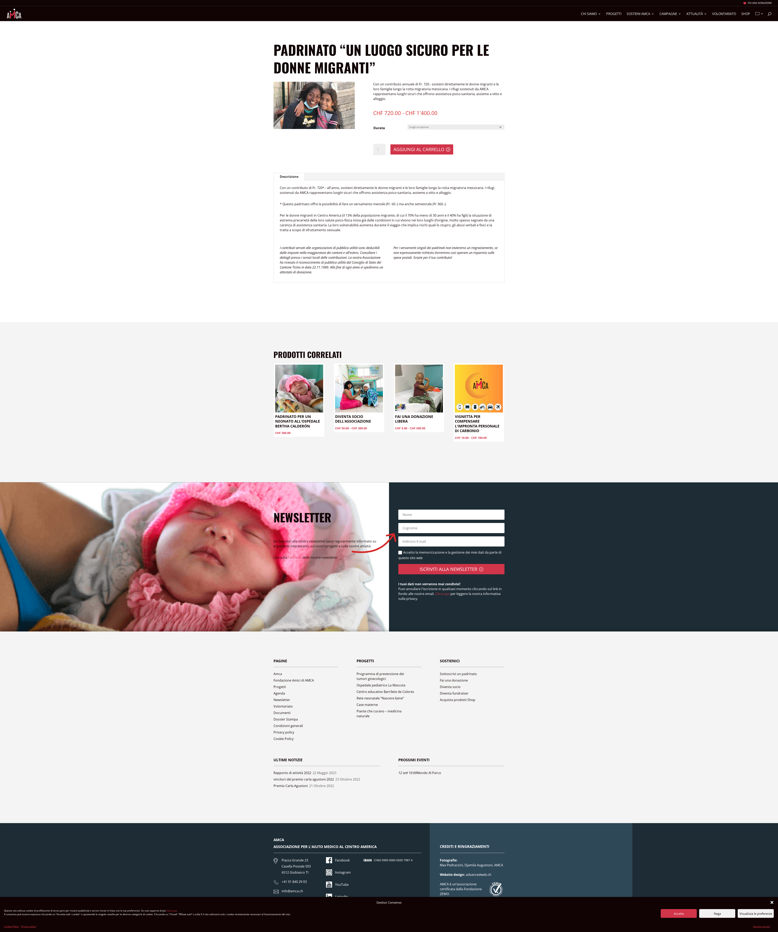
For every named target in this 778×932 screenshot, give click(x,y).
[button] (772, 902)
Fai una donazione (760, 3)
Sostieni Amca (638, 14)
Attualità (694, 14)
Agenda (279, 693)
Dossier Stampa (286, 719)
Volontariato (724, 14)
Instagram (343, 872)
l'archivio (295, 557)
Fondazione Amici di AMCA (294, 680)
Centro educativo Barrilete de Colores (385, 691)
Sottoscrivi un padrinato (458, 674)
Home (278, 30)
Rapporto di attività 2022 (292, 773)
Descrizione (289, 176)
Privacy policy (28, 926)
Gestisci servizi (761, 926)
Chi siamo (589, 14)
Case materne (367, 704)
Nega (717, 914)
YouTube (342, 884)
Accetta (679, 914)
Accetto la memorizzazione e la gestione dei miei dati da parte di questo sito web (449, 555)
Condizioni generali (288, 726)
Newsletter (282, 700)
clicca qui (171, 910)
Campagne (668, 14)
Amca (278, 674)
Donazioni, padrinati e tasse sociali (319, 30)
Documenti (282, 713)
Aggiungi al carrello (418, 149)
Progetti (613, 14)
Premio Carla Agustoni (291, 786)
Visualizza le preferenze (756, 914)
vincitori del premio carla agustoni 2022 (304, 779)
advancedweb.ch (478, 874)
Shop (745, 14)
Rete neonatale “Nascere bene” (380, 698)
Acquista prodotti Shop (457, 700)
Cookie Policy (11, 926)
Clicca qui (442, 594)
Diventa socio (450, 687)
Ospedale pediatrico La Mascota (381, 685)
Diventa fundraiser (454, 693)
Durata (379, 128)
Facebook (342, 860)
